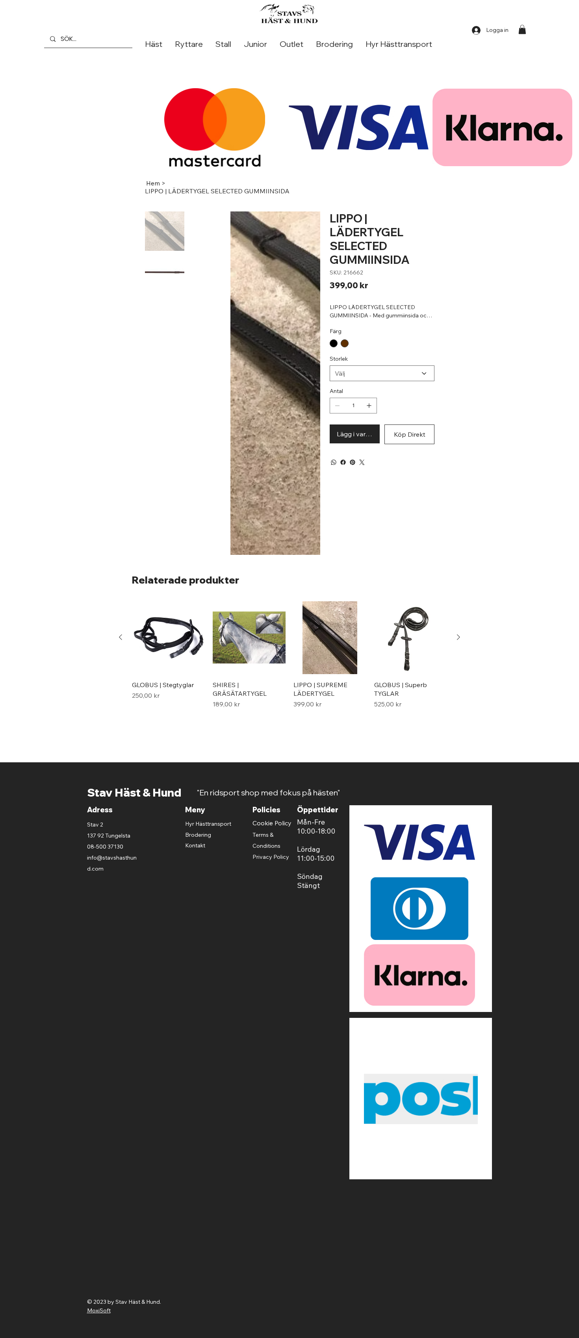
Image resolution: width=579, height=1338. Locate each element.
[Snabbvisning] (168, 637)
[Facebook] (343, 462)
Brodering (198, 834)
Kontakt (195, 845)
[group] (289, 664)
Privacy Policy (270, 856)
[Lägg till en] (369, 405)
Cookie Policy (271, 823)
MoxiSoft (99, 1027)
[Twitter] (362, 462)
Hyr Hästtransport (208, 823)
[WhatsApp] (334, 462)
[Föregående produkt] (120, 637)
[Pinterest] (352, 462)
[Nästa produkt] (458, 637)
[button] (522, 29)
